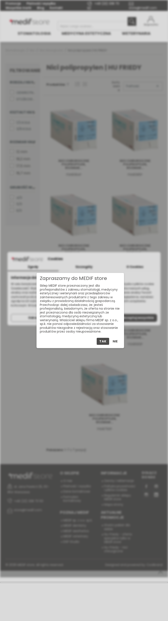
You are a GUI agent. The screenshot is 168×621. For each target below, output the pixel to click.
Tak (102, 341)
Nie (115, 341)
